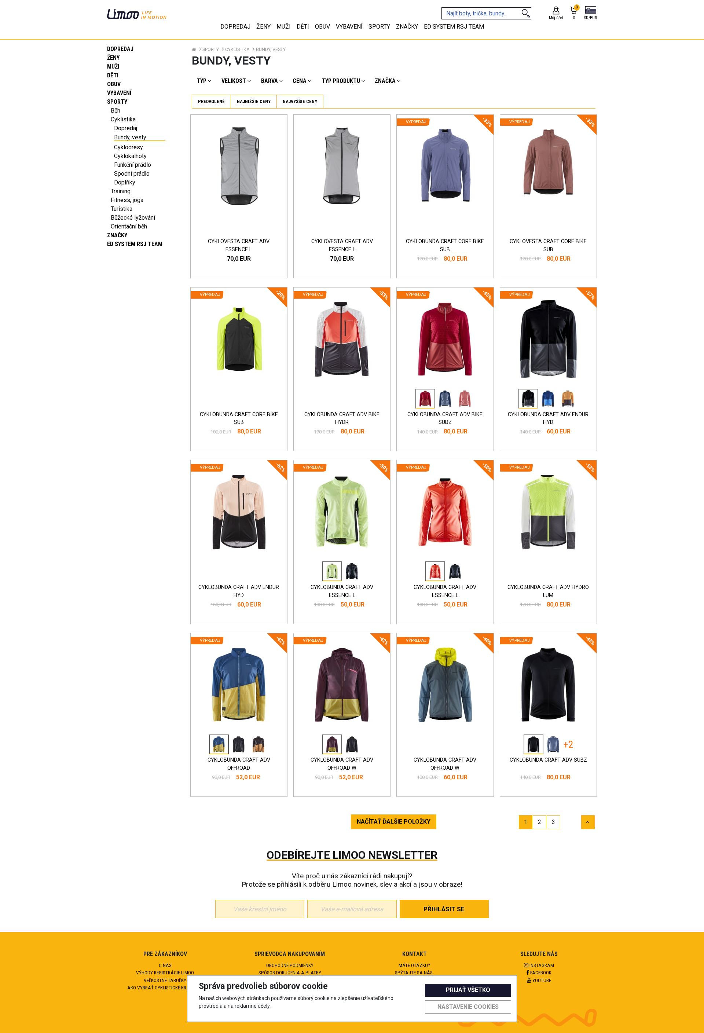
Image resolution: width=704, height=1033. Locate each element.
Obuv (114, 84)
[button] (590, 13)
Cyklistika (123, 119)
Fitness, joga (127, 200)
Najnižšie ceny (254, 101)
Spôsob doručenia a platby (289, 972)
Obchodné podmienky (290, 965)
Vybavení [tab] (349, 26)
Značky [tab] (407, 26)
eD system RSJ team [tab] (454, 26)
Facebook (540, 972)
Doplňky (124, 182)
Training (121, 191)
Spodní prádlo (132, 173)
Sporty (117, 101)
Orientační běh (129, 226)
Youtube (541, 980)
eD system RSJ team (134, 244)
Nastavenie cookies (468, 1006)
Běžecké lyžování (133, 217)
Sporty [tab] (379, 26)
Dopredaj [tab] (235, 26)
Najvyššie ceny (300, 101)
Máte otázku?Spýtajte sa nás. (414, 968)
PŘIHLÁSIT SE (444, 909)
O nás (165, 965)
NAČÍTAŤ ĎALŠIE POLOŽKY (393, 821)
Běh (115, 110)
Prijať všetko (468, 989)
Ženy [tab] (263, 26)
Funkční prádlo (132, 164)
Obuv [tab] (322, 26)
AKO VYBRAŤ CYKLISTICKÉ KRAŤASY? (165, 987)
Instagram (541, 965)
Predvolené (211, 101)
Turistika (121, 208)
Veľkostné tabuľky (165, 980)
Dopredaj (120, 48)
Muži (113, 66)
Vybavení (119, 92)
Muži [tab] (283, 26)
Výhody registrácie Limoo (165, 972)
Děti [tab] (303, 26)
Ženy (113, 57)
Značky (117, 235)
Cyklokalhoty (130, 156)
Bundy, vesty (130, 138)
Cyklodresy (128, 147)
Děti (112, 75)
